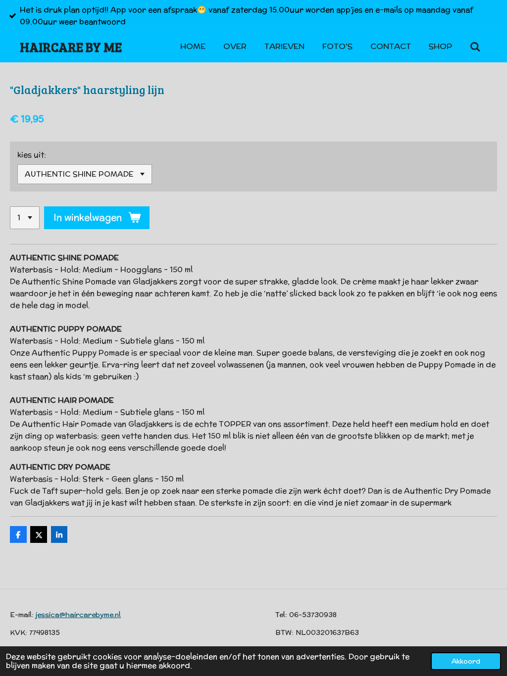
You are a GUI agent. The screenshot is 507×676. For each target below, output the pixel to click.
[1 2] (25, 218)
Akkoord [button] (466, 661)
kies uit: (31, 154)
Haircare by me (71, 46)
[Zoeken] (475, 46)
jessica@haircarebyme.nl (78, 615)
